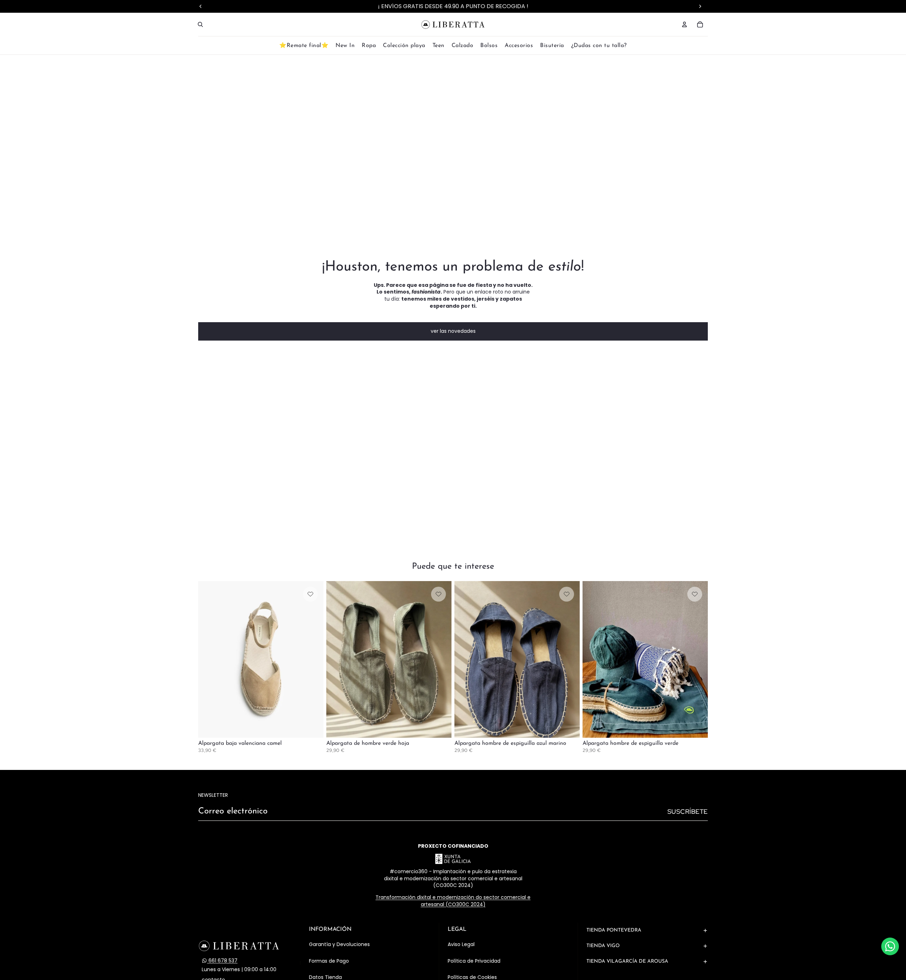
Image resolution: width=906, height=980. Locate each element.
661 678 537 (222, 960)
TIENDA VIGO (603, 946)
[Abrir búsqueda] (200, 24)
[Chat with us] (890, 946)
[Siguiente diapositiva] (312, 659)
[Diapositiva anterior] (208, 659)
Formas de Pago (329, 960)
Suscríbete (687, 811)
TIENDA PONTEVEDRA (613, 930)
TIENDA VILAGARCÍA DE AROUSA (627, 961)
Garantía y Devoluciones (339, 944)
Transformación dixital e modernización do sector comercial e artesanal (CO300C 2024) (453, 901)
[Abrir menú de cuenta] (684, 24)
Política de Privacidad (474, 960)
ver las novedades (453, 331)
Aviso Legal (461, 944)
